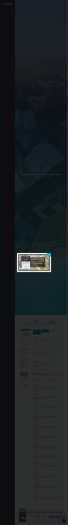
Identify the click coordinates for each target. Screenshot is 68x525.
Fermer (49, 254)
